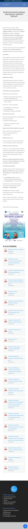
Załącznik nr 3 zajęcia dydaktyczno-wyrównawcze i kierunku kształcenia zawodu (16, 281)
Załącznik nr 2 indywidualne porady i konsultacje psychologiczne (16, 271)
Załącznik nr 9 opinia (12, 339)
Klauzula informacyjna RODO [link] (10, 502)
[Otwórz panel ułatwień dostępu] (25, 526)
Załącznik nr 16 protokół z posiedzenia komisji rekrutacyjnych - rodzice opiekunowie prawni (16, 415)
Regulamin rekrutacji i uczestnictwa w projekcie (15, 250)
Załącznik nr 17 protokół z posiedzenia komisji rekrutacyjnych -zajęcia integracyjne (16, 426)
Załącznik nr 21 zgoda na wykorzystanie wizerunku (13, 467)
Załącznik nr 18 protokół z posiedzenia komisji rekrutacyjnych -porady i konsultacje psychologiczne (16, 438)
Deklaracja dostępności (9, 503)
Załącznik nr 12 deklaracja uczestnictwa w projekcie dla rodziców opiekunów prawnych (14, 369)
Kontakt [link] (5, 500)
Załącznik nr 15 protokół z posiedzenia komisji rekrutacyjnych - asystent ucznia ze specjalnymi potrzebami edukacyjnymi (16, 403)
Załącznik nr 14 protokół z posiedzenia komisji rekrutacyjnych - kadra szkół (16, 390)
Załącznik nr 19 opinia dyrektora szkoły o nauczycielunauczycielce (15, 448)
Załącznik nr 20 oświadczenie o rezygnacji (14, 458)
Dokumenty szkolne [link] (8, 498)
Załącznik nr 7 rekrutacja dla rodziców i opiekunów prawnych (14, 321)
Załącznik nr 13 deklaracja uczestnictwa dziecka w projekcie (15, 380)
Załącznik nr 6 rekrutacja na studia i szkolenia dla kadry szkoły (15, 311)
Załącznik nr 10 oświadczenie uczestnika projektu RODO (14, 347)
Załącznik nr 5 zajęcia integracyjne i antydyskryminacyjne (15, 301)
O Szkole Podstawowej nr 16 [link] (9, 497)
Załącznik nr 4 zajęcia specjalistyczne (12, 292)
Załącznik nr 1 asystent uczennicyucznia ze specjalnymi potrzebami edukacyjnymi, (15, 260)
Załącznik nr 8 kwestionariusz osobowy (14, 330)
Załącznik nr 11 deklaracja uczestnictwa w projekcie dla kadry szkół (15, 358)
